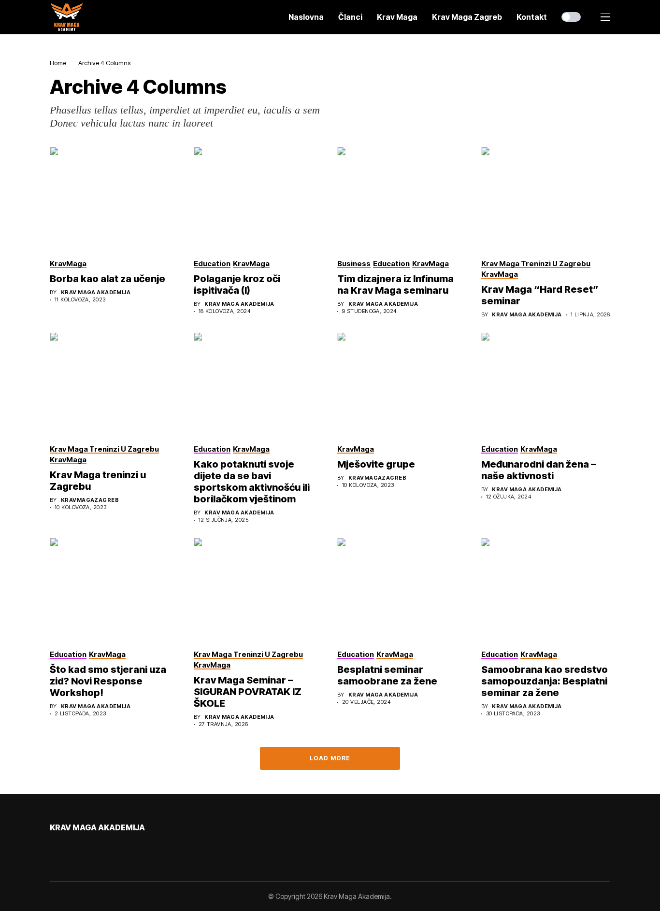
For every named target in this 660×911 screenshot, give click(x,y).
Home (58, 63)
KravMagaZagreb (90, 500)
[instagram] (80, 848)
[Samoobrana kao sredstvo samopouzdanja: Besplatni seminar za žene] (546, 589)
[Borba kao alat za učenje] (114, 198)
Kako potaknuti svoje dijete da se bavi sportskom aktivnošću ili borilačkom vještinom (252, 481)
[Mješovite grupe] (402, 384)
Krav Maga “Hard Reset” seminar (540, 295)
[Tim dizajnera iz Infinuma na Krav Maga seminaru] (402, 198)
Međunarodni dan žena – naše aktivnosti (538, 470)
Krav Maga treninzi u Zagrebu (98, 480)
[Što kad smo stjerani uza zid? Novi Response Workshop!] (114, 589)
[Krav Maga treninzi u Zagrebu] (114, 384)
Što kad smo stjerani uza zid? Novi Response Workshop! (108, 681)
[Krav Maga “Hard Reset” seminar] (546, 198)
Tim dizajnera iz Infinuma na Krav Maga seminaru (395, 284)
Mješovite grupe (376, 464)
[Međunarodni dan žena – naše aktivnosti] (546, 384)
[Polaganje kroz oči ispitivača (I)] (258, 198)
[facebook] (53, 848)
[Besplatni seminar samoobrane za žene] (402, 589)
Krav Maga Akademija (95, 292)
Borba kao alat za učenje (107, 279)
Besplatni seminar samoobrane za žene (387, 675)
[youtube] (66, 848)
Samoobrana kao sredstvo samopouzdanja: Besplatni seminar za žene (544, 681)
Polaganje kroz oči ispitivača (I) (237, 284)
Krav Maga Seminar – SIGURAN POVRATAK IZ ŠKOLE (247, 691)
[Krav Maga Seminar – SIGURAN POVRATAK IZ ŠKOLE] (258, 589)
